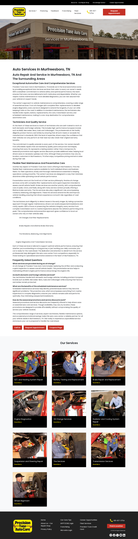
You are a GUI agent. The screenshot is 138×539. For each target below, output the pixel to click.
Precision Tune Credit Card (88, 528)
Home (43, 520)
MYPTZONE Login (66, 523)
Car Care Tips (65, 520)
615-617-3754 (93, 12)
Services (32, 11)
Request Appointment (114, 12)
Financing (44, 11)
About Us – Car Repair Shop (80, 2)
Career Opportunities (117, 2)
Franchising (66, 11)
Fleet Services (77, 12)
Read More (18, 383)
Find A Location (116, 526)
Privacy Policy (46, 529)
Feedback (55, 11)
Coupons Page (56, 327)
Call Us (17, 327)
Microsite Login (66, 530)
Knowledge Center (99, 2)
